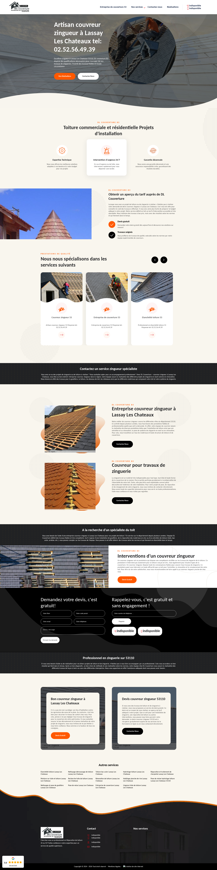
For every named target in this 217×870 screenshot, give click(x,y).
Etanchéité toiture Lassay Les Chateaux (51, 773)
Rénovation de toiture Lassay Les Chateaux (108, 780)
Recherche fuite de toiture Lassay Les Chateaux (80, 780)
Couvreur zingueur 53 (62, 317)
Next (163, 260)
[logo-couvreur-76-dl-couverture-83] (52, 838)
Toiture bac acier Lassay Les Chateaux (106, 773)
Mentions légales (114, 867)
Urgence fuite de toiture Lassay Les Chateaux (134, 787)
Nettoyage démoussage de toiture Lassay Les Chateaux (80, 773)
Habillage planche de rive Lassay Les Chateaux (135, 780)
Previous (154, 260)
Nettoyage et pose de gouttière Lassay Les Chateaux (52, 787)
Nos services (137, 7)
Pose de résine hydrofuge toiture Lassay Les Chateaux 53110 (163, 780)
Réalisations (172, 7)
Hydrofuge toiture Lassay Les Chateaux (133, 773)
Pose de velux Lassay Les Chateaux (80, 785)
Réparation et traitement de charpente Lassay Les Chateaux (162, 773)
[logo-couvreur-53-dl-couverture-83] (19, 12)
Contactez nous (155, 7)
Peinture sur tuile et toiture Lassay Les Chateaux (53, 780)
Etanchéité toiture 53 (152, 317)
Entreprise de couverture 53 (113, 7)
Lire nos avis (13, 865)
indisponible (195, 6)
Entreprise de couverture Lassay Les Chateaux (107, 787)
